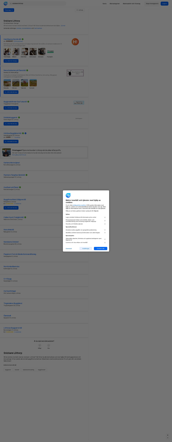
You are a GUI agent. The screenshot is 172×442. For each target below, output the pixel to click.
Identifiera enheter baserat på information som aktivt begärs (83, 232)
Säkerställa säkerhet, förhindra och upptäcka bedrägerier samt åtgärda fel (83, 239)
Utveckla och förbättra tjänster (74, 224)
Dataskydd (69, 248)
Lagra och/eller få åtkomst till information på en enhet (81, 217)
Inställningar (85, 248)
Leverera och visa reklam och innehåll (76, 242)
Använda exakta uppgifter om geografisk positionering (81, 230)
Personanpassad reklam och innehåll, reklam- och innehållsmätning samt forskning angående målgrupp (81, 220)
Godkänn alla (100, 248)
